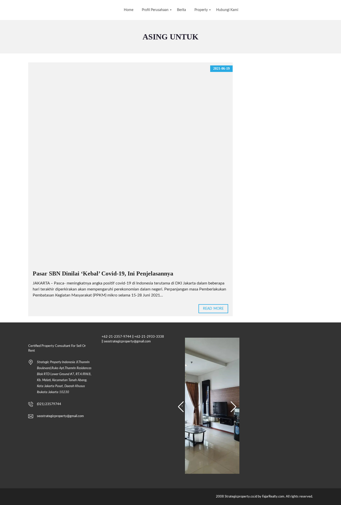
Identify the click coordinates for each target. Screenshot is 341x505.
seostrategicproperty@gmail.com (60, 416)
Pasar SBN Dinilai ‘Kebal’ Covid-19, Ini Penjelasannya (103, 273)
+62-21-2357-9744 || (118, 336)
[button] (180, 406)
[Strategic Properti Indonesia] (4, 10)
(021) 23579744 (49, 404)
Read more (213, 308)
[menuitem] (129, 10)
